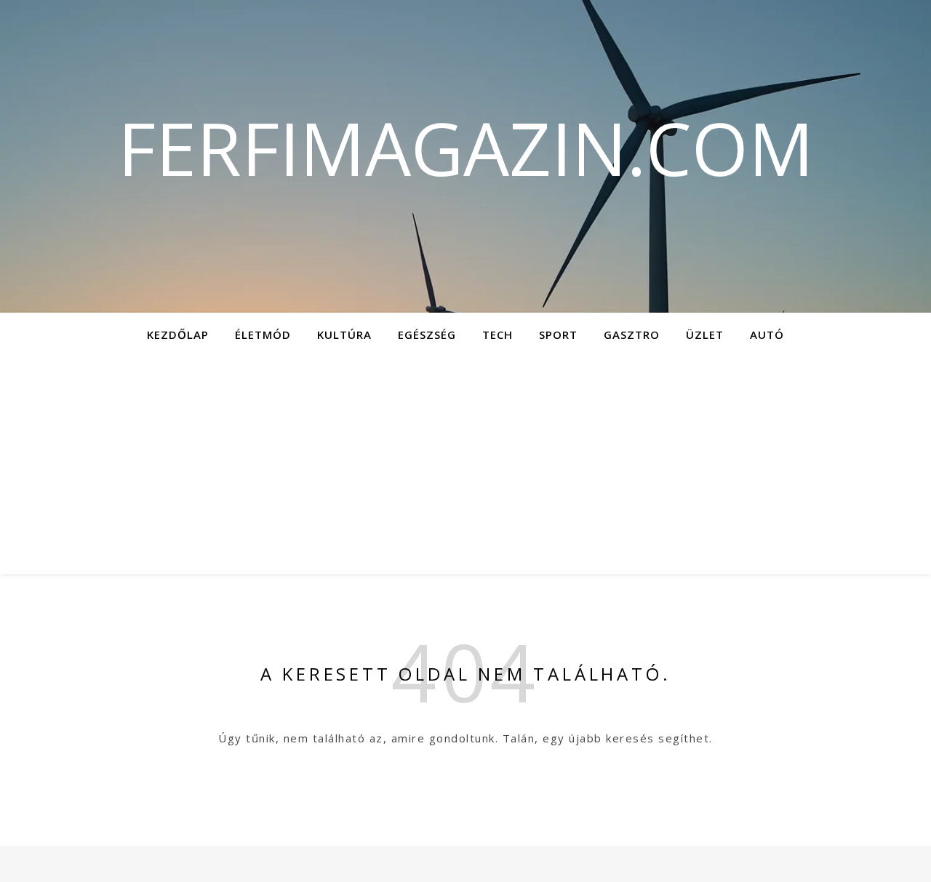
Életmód (263, 334)
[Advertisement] (465, 465)
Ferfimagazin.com (466, 147)
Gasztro (632, 334)
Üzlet (705, 334)
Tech (497, 334)
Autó (767, 334)
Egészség (427, 334)
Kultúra (344, 334)
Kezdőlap (178, 334)
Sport (558, 334)
